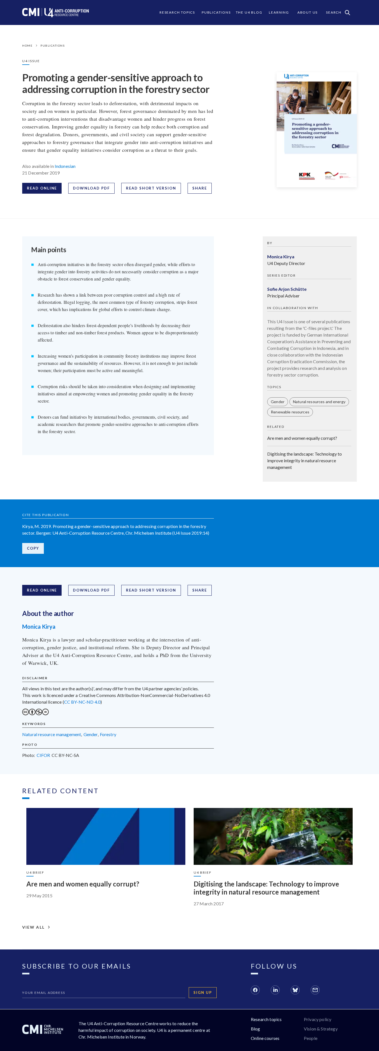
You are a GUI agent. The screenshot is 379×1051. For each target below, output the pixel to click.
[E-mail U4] (315, 991)
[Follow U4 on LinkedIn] (275, 991)
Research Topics (177, 12)
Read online (42, 188)
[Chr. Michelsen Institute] (42, 1030)
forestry (108, 734)
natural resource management (51, 734)
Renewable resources (290, 412)
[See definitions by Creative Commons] (35, 713)
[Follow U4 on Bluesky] (295, 991)
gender (91, 734)
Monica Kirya (38, 626)
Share (199, 188)
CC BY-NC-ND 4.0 (82, 701)
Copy (33, 548)
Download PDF (91, 188)
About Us (307, 12)
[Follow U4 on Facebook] (255, 991)
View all (33, 927)
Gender (277, 401)
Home (27, 45)
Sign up (202, 992)
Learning (279, 12)
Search (334, 12)
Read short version (151, 188)
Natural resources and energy (319, 401)
